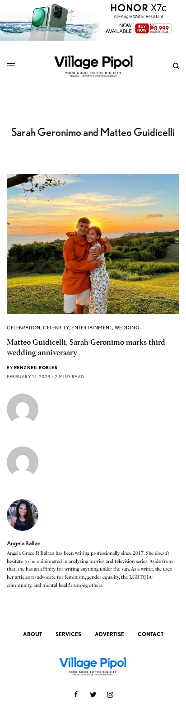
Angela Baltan (24, 543)
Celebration (24, 327)
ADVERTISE (109, 634)
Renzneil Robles (36, 367)
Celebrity (56, 327)
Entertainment (91, 327)
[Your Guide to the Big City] (93, 66)
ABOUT (32, 634)
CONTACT (150, 634)
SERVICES (68, 634)
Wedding (127, 327)
